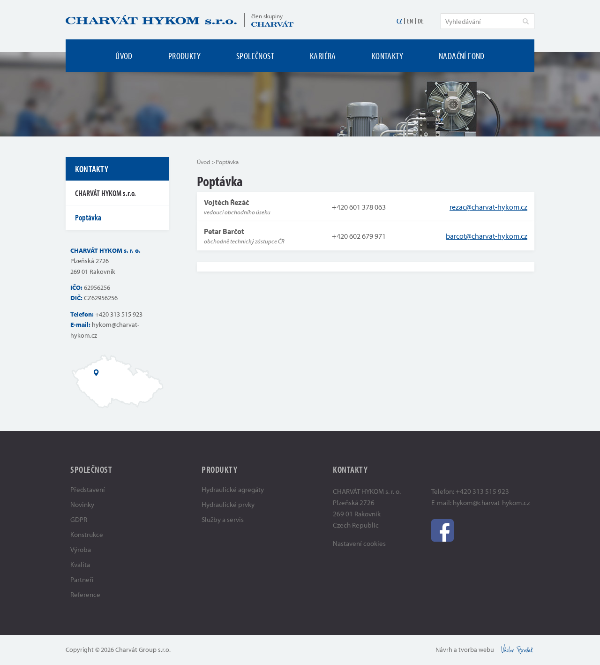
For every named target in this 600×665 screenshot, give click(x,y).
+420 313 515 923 (118, 314)
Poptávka (88, 217)
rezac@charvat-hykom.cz (488, 207)
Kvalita (80, 564)
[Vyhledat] (525, 21)
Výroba (80, 549)
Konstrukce (86, 534)
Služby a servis (223, 519)
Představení (87, 489)
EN (410, 20)
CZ (399, 20)
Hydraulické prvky (228, 504)
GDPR (78, 519)
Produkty (184, 55)
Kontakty (387, 55)
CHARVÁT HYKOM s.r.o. (105, 193)
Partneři (82, 579)
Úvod (124, 55)
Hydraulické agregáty (233, 489)
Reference (85, 594)
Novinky (82, 504)
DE (421, 20)
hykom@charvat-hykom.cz (491, 502)
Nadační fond (462, 55)
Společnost (255, 55)
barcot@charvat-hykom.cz (486, 236)
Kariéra (323, 55)
